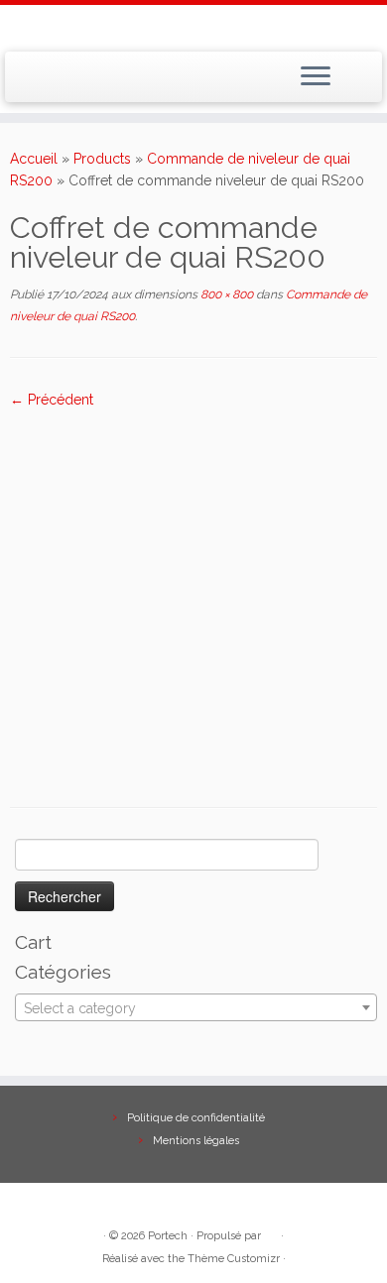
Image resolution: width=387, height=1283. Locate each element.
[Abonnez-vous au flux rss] (24, 83)
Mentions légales (196, 1140)
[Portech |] (193, 26)
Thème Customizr (234, 1258)
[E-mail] (46, 83)
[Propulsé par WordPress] (271, 1232)
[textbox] (196, 1008)
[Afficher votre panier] (354, 71)
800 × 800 (225, 294)
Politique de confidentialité (196, 1117)
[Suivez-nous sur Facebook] (67, 83)
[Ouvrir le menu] (315, 77)
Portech (168, 1235)
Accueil (34, 159)
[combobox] (196, 1007)
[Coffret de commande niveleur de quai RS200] (193, 592)
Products (102, 159)
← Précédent (51, 400)
